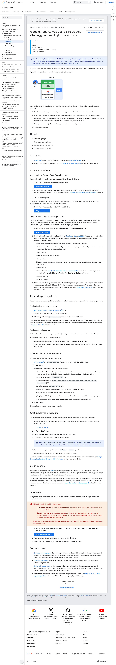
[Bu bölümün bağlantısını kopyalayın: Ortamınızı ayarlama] (51, 170)
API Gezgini (58, 643)
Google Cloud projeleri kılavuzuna (40, 325)
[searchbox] (12, 17)
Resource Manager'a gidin (44, 534)
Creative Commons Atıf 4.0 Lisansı (59, 595)
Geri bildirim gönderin (95, 32)
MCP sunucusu (41, 12)
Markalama (68, 236)
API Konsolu (38, 362)
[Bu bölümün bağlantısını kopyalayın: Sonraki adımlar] (47, 548)
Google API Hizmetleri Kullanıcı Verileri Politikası (63, 271)
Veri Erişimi (81, 236)
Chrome (57, 653)
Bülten (85, 637)
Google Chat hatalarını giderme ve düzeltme (77, 483)
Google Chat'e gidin (42, 427)
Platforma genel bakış (33, 635)
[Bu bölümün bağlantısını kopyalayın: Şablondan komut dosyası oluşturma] (62, 306)
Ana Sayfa (32, 2)
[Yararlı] (99, 27)
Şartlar (28, 661)
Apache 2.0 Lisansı (85, 595)
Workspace (18, 2)
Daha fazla (53, 2)
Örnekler (51, 12)
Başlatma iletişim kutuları (41, 566)
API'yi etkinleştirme (42, 211)
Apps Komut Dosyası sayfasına (47, 310)
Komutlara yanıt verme (41, 560)
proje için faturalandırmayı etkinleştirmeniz (83, 192)
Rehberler (16, 12)
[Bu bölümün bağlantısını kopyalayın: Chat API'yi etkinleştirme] (52, 198)
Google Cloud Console (61, 640)
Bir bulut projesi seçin (42, 186)
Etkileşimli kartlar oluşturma (42, 553)
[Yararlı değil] (102, 27)
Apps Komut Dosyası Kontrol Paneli (65, 637)
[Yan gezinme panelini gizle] (22, 662)
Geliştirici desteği (31, 643)
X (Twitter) (86, 640)
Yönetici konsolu (59, 635)
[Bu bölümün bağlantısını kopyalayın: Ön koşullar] (43, 156)
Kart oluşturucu (70, 12)
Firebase (65, 653)
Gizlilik (34, 661)
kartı (52, 470)
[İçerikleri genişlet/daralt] (39, 41)
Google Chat (42, 2)
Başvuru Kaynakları (27, 12)
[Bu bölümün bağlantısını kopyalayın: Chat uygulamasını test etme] (60, 413)
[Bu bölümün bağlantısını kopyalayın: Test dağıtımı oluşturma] (51, 330)
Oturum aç (111, 2)
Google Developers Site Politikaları (40, 597)
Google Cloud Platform (78, 653)
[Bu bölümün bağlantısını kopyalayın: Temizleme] (42, 492)
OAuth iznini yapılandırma (84, 287)
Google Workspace (43, 27)
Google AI (91, 653)
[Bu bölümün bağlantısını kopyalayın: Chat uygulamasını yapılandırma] (63, 354)
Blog (84, 635)
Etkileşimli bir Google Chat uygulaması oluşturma (49, 63)
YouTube (85, 643)
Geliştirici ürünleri (31, 637)
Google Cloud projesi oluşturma (71, 163)
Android (49, 653)
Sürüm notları (30, 640)
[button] (12, 31)
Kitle (74, 236)
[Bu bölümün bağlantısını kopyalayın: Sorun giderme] (46, 466)
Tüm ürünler (101, 653)
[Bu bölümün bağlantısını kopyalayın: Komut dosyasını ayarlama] (58, 296)
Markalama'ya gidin (42, 232)
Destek (60, 12)
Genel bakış (5, 12)
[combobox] (82, 2)
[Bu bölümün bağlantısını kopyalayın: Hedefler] (41, 134)
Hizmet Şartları (31, 646)
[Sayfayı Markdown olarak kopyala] (73, 35)
